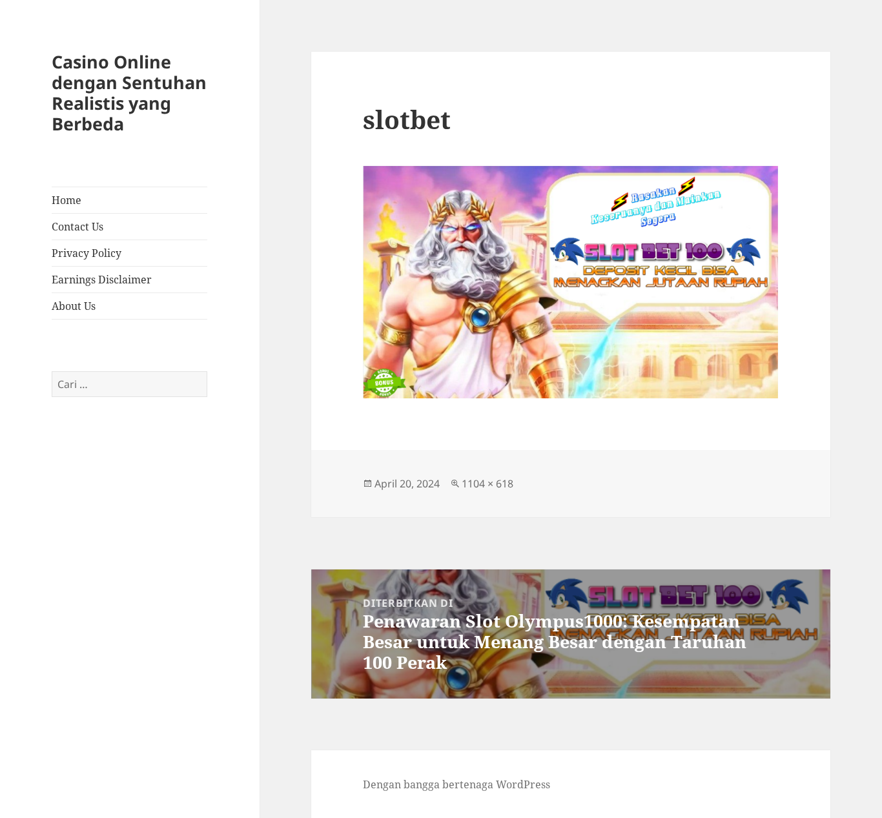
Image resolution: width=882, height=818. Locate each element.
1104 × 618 (487, 483)
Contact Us (77, 227)
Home (66, 200)
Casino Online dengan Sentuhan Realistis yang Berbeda (129, 93)
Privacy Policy (86, 253)
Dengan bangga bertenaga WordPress (456, 784)
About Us (74, 306)
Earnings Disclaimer (102, 279)
